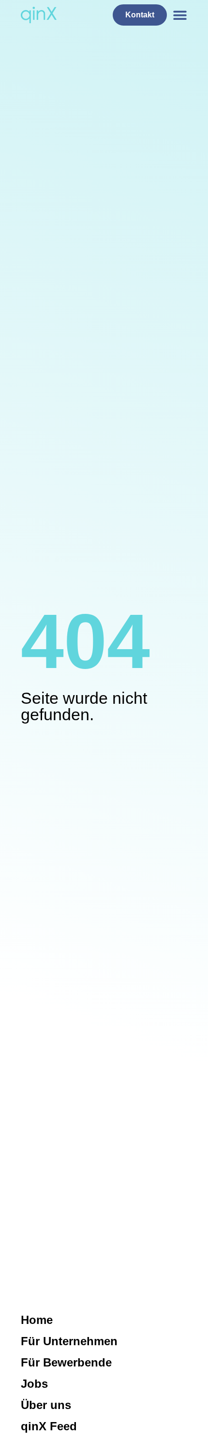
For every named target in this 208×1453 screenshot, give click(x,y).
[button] (180, 15)
